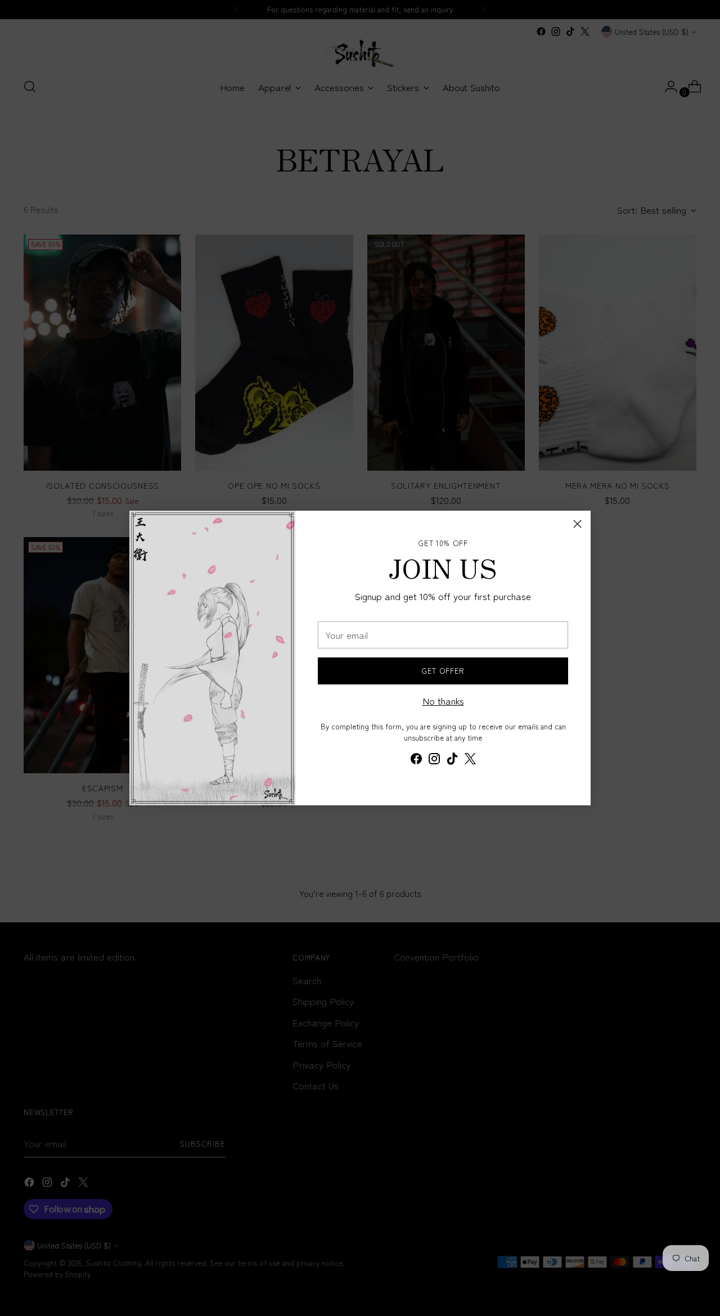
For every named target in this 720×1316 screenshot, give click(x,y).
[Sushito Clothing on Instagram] (434, 760)
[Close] (577, 524)
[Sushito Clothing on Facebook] (416, 760)
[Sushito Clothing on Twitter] (470, 760)
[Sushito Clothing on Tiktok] (452, 760)
